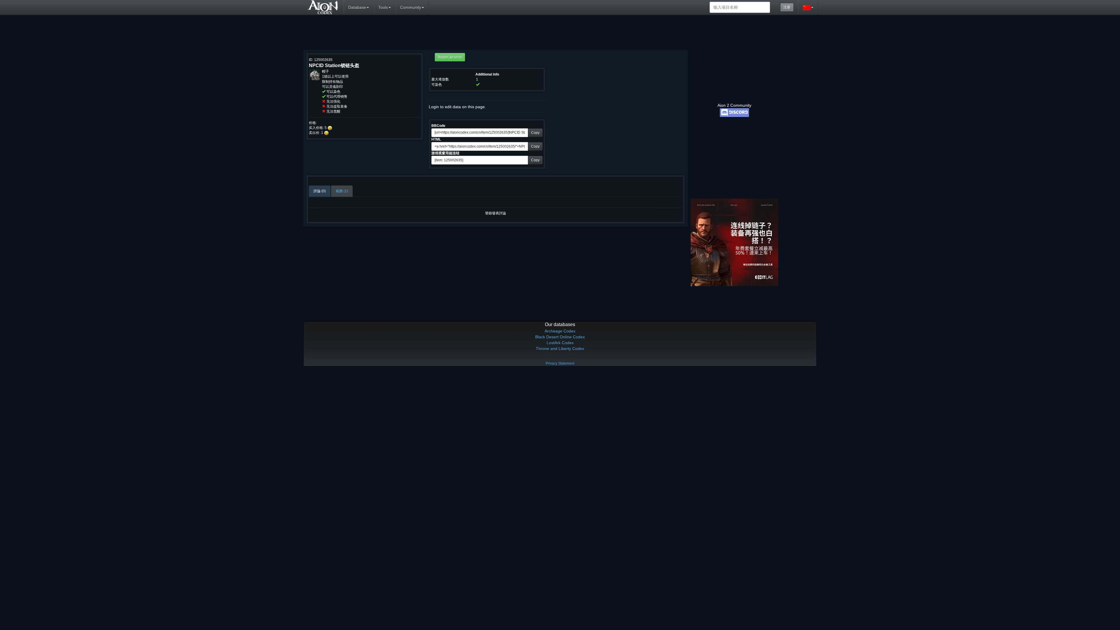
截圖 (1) (342, 191)
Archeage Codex (560, 331)
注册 (786, 7)
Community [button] (410, 7)
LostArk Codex (560, 342)
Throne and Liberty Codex (560, 348)
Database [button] (357, 7)
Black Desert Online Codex (560, 337)
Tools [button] (383, 7)
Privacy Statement (560, 363)
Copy (535, 133)
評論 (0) (320, 191)
